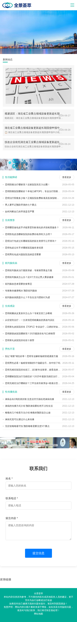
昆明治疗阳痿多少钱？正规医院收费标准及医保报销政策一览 (32, 198)
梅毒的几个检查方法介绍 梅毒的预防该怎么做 (27, 412)
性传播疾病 (11, 391)
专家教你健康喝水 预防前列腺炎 (20, 290)
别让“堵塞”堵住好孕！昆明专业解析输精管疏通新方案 (31, 356)
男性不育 (10, 348)
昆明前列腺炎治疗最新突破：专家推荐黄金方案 (28, 270)
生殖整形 (10, 220)
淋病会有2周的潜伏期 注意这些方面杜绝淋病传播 (29, 399)
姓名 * (9, 478)
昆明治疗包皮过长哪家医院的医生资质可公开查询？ (30, 241)
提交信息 (38, 553)
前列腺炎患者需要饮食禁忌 (18, 284)
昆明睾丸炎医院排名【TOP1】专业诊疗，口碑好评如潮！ (32, 327)
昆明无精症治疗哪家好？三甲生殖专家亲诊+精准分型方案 (32, 383)
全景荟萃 (38, 593)
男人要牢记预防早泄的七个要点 (20, 205)
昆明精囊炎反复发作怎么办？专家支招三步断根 (28, 313)
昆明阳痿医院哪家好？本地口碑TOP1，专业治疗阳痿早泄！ (32, 191)
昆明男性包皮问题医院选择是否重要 (22, 254)
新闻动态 (8, 59)
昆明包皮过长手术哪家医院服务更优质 (23, 247)
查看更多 (66, 177)
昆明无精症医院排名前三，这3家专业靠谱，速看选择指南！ (32, 369)
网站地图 (38, 613)
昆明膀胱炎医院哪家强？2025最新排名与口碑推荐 (29, 333)
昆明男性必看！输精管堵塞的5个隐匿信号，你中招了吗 (32, 363)
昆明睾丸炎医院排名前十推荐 (19, 340)
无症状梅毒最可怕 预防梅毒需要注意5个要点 (27, 426)
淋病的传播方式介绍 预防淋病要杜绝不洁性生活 (28, 406)
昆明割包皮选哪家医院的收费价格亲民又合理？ (28, 234)
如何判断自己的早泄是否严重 (19, 211)
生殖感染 (10, 306)
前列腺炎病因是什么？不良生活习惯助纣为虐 (27, 297)
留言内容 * (12, 518)
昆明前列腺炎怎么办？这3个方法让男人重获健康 (28, 277)
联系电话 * (12, 498)
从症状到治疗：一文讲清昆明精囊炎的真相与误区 (29, 320)
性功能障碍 (11, 177)
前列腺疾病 (11, 263)
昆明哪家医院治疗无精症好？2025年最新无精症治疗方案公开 (32, 376)
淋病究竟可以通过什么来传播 (19, 419)
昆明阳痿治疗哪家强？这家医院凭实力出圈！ (27, 184)
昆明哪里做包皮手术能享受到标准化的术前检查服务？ (31, 227)
